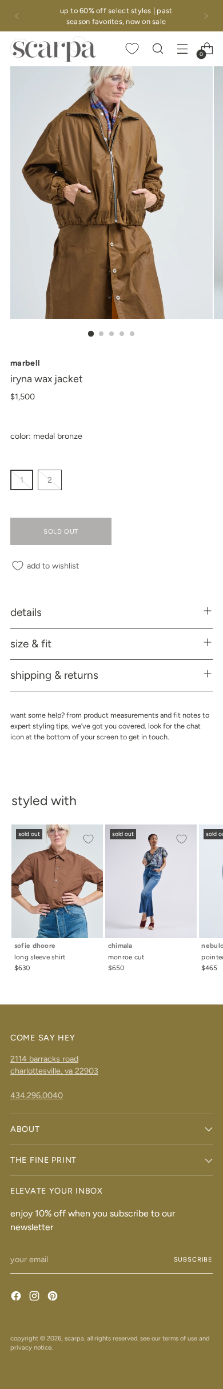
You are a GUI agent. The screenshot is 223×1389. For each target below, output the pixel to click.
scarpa (74, 1338)
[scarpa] (53, 48)
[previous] (17, 15)
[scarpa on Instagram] (35, 1297)
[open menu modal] (182, 49)
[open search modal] (157, 49)
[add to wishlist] (88, 839)
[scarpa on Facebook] (17, 1297)
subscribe (193, 1259)
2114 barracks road (44, 1059)
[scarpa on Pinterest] (54, 1297)
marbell (25, 363)
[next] (205, 15)
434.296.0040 (36, 1095)
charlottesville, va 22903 (54, 1071)
